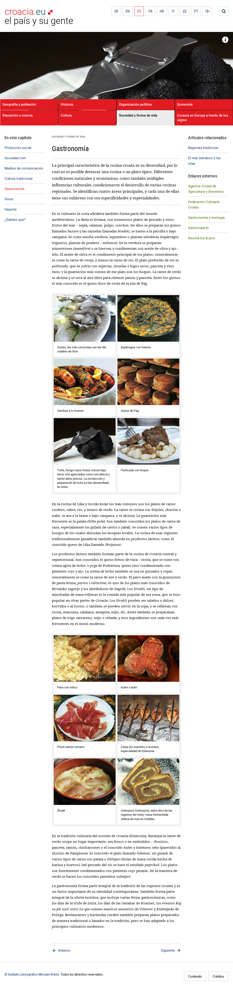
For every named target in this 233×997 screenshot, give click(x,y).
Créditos (218, 976)
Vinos (9, 199)
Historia (67, 104)
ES (139, 11)
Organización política (135, 104)
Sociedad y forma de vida (138, 115)
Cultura (66, 115)
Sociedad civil (15, 158)
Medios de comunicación (24, 168)
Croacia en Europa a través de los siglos (202, 117)
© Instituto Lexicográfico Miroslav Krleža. (32, 974)
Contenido (195, 976)
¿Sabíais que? (15, 219)
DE (116, 11)
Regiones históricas (203, 147)
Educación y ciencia (18, 115)
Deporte (11, 209)
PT (196, 11)
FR (150, 11)
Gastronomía (14, 188)
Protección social (18, 147)
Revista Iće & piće (201, 238)
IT (173, 11)
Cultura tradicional (19, 178)
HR (162, 11)
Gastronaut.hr (198, 227)
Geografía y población (19, 104)
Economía (184, 104)
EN (128, 11)
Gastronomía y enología (206, 217)
